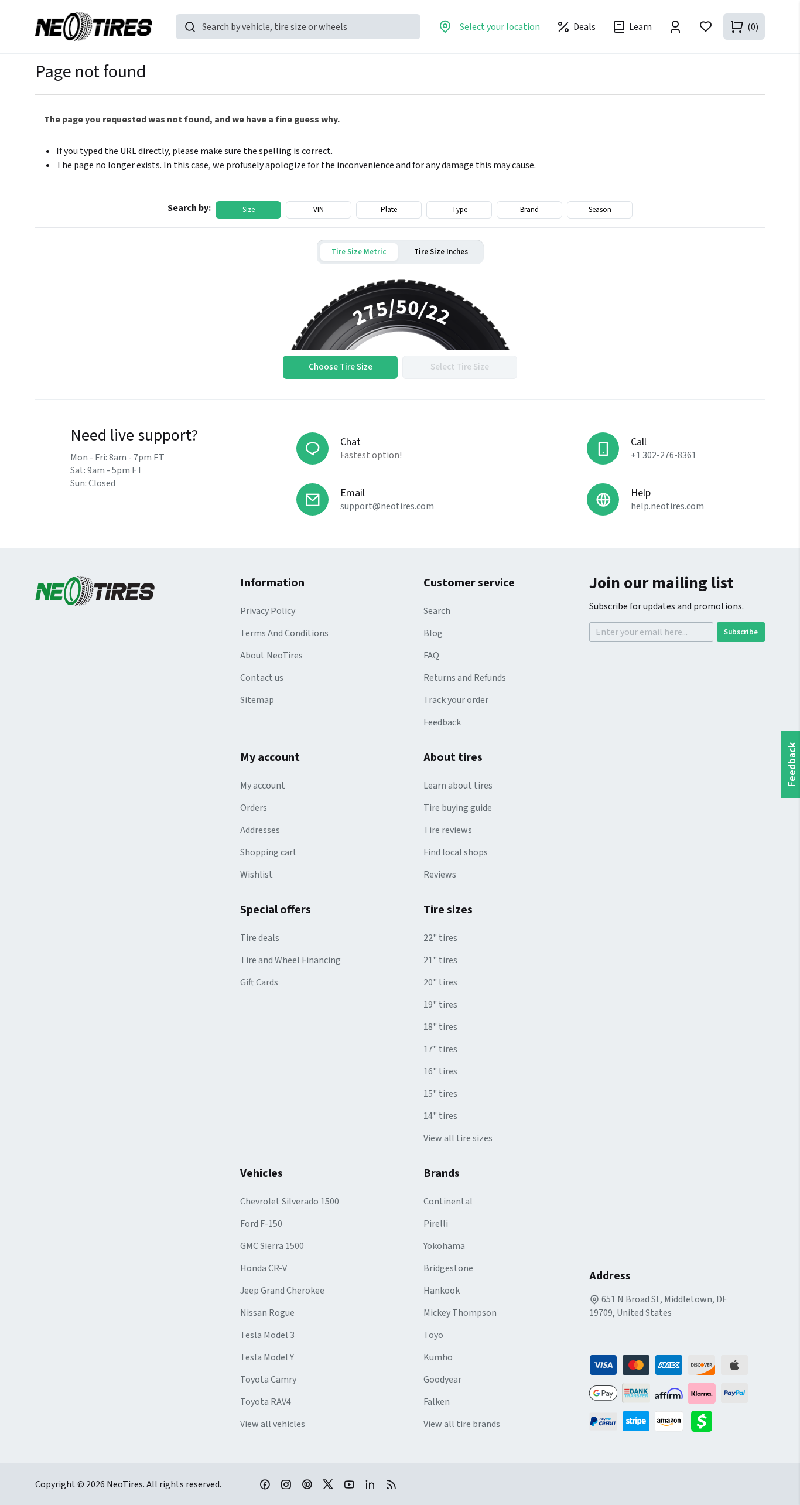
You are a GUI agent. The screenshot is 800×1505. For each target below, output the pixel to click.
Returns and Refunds (464, 677)
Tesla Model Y (267, 1357)
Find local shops (455, 852)
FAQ (431, 655)
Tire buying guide (457, 807)
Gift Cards (259, 982)
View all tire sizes (458, 1138)
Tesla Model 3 (267, 1335)
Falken (436, 1401)
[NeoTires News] (391, 1483)
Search (436, 611)
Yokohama (444, 1246)
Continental (448, 1201)
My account (262, 785)
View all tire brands (461, 1424)
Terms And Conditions (284, 633)
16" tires (440, 1071)
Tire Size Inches (441, 252)
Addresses (260, 830)
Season (600, 209)
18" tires (440, 1027)
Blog (433, 633)
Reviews (439, 874)
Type (459, 209)
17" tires (440, 1049)
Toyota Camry (268, 1379)
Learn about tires (458, 785)
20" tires (440, 982)
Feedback (442, 722)
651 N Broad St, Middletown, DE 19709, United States (658, 1306)
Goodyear (442, 1379)
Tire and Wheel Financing (290, 960)
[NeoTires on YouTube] (349, 1483)
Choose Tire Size (340, 367)
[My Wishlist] (706, 26)
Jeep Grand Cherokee (282, 1290)
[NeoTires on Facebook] (265, 1483)
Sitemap (257, 700)
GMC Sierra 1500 (272, 1246)
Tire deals (259, 937)
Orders (253, 807)
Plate (389, 209)
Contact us (261, 677)
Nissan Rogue (267, 1312)
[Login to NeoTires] (675, 26)
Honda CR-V (263, 1268)
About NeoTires (271, 655)
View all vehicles (272, 1424)
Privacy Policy (267, 611)
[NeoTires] (137, 591)
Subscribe (741, 632)
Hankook (441, 1290)
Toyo (433, 1335)
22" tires (440, 937)
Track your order (455, 700)
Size (248, 209)
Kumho (438, 1357)
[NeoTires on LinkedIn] (370, 1483)
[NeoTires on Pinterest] (307, 1483)
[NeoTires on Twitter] (328, 1483)
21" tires (440, 960)
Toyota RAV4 (265, 1401)
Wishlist (256, 874)
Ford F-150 (261, 1223)
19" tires (440, 1004)
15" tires (440, 1093)
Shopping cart (268, 852)
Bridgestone (448, 1268)
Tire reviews (447, 830)
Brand (529, 209)
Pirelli (435, 1223)
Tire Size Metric (358, 252)
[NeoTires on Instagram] (286, 1483)
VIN (318, 209)
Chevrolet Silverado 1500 (289, 1201)
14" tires (440, 1116)
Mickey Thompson (460, 1312)
